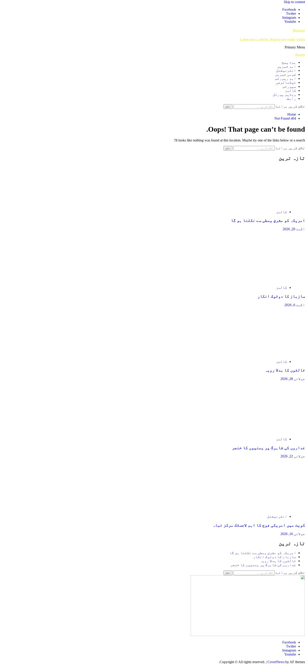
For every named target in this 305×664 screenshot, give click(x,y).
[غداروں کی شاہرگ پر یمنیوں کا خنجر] (262, 431)
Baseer (299, 30)
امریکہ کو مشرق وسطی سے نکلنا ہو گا (268, 220)
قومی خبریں (285, 74)
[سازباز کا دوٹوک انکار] (262, 280)
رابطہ (290, 98)
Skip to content (294, 2)
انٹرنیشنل (286, 70)
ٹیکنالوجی (286, 82)
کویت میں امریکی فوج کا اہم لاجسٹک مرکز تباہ (259, 525)
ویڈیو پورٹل (284, 94)
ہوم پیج (289, 62)
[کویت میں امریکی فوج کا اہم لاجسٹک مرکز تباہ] (262, 509)
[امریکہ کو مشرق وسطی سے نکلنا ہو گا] (262, 204)
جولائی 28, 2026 (292, 379)
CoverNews (275, 662)
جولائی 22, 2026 (292, 456)
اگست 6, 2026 (294, 305)
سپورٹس (289, 86)
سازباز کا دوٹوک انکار (281, 296)
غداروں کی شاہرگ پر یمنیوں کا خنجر (268, 447)
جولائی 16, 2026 (292, 534)
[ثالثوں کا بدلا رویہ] (262, 354)
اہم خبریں (286, 66)
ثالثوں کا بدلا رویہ (285, 370)
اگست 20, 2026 (294, 229)
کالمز (290, 90)
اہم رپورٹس (285, 78)
